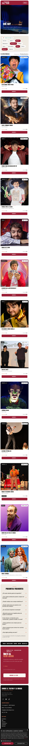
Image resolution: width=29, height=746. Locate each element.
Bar (2, 720)
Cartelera (4, 718)
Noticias (3, 726)
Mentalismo (6, 43)
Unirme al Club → (14, 675)
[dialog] (14, 737)
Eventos (3, 721)
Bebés (20, 43)
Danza (23, 46)
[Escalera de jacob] (6, 3)
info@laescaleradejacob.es (8, 710)
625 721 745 (4, 712)
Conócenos (4, 723)
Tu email (5, 666)
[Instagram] (6, 699)
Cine (17, 46)
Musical (5, 49)
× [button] (27, 730)
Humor (12, 40)
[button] (14, 741)
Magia (18, 40)
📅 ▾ (7, 37)
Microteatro (11, 46)
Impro (4, 46)
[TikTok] (9, 699)
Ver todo (5, 40)
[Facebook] (3, 699)
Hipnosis (11, 49)
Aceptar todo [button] (7, 743)
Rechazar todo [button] (21, 743)
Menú (25, 2)
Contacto (4, 724)
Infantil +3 (13, 43)
